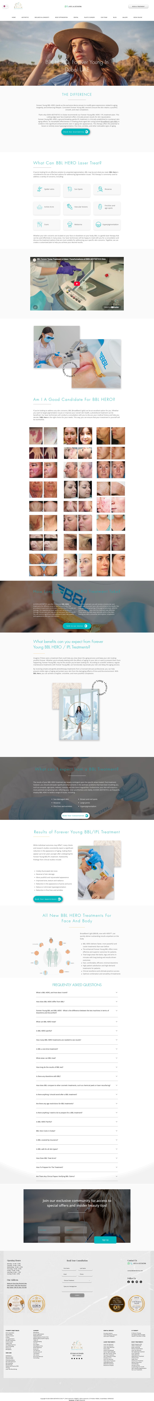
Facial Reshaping (37, 1341)
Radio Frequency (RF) (137, 1344)
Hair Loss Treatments (137, 1369)
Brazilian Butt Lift (37, 1352)
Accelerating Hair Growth (138, 1366)
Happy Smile (9, 1343)
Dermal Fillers (9, 1334)
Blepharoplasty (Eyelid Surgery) (41, 1338)
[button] (61, 17)
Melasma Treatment (109, 1364)
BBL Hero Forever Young (110, 1353)
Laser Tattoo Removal (109, 1347)
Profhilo (8, 1337)
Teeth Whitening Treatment (110, 1335)
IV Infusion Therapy (136, 1333)
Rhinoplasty (8, 1349)
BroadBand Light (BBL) (109, 121)
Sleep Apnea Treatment (109, 1361)
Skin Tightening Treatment (138, 1351)
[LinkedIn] (141, 1282)
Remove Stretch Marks (137, 1348)
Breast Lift (35, 1349)
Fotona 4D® (107, 1349)
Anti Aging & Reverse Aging (138, 1334)
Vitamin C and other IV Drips (138, 1336)
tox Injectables (10, 1333)
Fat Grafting (36, 1358)
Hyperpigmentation (108, 1362)
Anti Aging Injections (11, 1345)
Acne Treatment (135, 1353)
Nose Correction (10, 1336)
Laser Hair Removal (108, 1344)
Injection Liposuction (137, 1362)
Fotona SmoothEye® (109, 1350)
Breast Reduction (37, 1347)
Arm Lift (35, 1343)
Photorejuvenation (10, 1360)
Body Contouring (136, 1347)
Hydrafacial (8, 1355)
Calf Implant (36, 1353)
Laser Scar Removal (108, 1346)
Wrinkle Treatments (10, 1340)
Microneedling (9, 1363)
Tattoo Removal (135, 1355)
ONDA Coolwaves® (136, 1346)
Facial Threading (10, 1346)
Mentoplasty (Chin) (38, 1346)
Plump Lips (8, 1348)
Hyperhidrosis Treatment (138, 1356)
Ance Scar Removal (108, 1359)
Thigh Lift (35, 1340)
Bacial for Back (9, 1357)
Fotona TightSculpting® (109, 1352)
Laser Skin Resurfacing (11, 1369)
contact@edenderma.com (135, 1270)
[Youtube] (137, 1282)
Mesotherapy (9, 1364)
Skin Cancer (36, 1355)
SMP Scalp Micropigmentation (139, 1368)
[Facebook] (128, 1282)
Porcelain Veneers (108, 1333)
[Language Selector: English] (5, 6)
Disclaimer (71, 1400)
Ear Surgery (36, 1344)
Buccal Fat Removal (38, 1356)
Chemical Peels (9, 1358)
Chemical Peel (135, 1357)
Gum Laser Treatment (109, 1336)
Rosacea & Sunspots (109, 1365)
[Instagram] (133, 1282)
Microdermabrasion (11, 1361)
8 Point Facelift (9, 1342)
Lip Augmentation (10, 1339)
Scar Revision (36, 1350)
